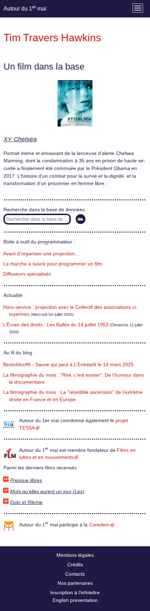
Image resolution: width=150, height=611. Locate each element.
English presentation (75, 600)
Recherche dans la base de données (44, 209)
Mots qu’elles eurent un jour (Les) (47, 491)
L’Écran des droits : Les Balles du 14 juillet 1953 (55, 324)
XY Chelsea (20, 139)
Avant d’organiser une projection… (41, 253)
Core (99, 524)
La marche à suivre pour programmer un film (52, 264)
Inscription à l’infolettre (75, 592)
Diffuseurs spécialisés (27, 274)
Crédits (75, 564)
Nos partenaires (75, 583)
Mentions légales (75, 555)
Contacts (75, 574)
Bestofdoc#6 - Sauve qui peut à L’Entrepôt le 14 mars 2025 (68, 364)
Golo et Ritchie (26, 502)
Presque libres (26, 480)
